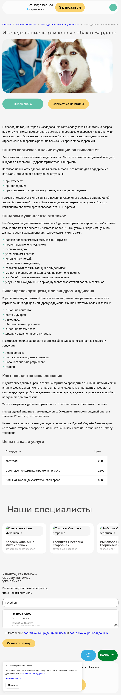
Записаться (70, 7)
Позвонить (107, 655)
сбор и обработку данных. (34, 674)
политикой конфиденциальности (45, 633)
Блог (83, 667)
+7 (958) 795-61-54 (40, 5)
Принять (12, 685)
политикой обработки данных (89, 633)
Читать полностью (14, 678)
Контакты (94, 667)
